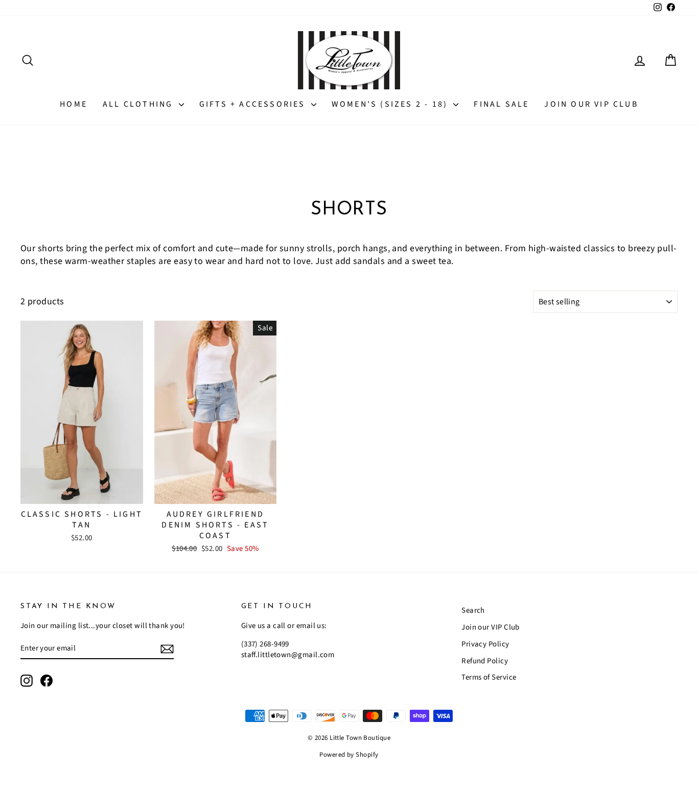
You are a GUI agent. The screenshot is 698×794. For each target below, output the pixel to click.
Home (73, 104)
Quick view (81, 493)
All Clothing (139, 104)
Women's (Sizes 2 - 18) (391, 104)
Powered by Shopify (348, 754)
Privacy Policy (485, 644)
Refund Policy (484, 661)
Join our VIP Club (591, 104)
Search (473, 610)
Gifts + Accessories (254, 104)
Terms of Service (488, 677)
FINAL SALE (501, 104)
